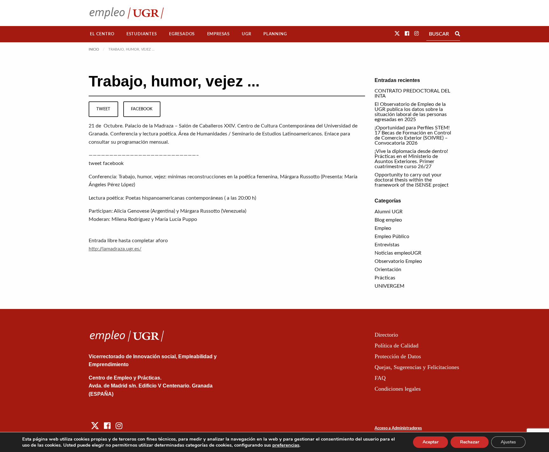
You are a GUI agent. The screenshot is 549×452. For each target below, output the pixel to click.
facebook (141, 109)
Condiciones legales (398, 389)
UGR (246, 34)
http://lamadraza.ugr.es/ (115, 248)
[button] (397, 33)
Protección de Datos (398, 356)
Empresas (218, 34)
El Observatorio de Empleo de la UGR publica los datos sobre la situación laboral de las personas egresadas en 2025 (411, 112)
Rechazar (469, 442)
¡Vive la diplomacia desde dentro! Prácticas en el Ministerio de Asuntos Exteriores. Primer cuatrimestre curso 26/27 (411, 159)
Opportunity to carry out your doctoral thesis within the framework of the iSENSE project (412, 180)
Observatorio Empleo (398, 261)
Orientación (388, 269)
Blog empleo (388, 220)
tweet (103, 109)
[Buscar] (457, 34)
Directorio (386, 335)
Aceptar (430, 442)
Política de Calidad (396, 345)
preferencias (285, 445)
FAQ (380, 378)
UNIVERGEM (389, 286)
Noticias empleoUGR (398, 253)
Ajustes (508, 442)
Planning (275, 34)
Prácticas (385, 277)
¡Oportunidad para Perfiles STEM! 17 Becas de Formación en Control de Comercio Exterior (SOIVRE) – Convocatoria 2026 (413, 135)
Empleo (383, 228)
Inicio (94, 49)
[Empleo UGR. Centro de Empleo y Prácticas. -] (126, 12)
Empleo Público (392, 236)
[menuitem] (102, 34)
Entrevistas (387, 244)
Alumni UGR (389, 211)
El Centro (102, 34)
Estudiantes (141, 34)
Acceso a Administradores (398, 428)
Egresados (182, 34)
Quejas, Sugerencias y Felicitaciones (417, 367)
